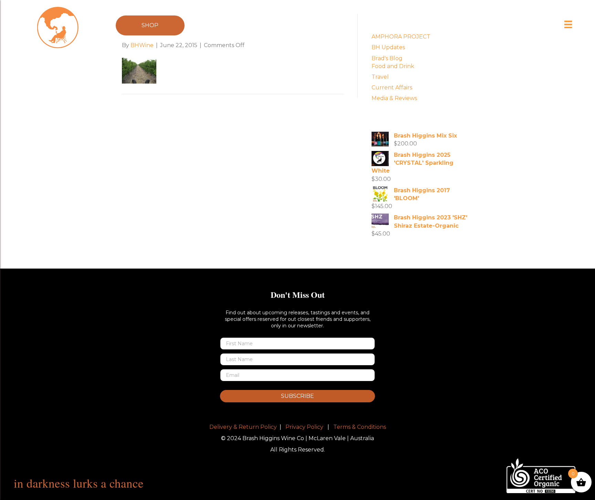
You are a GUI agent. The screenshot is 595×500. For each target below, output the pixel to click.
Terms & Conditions (359, 427)
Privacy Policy (304, 427)
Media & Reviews (394, 98)
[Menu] (568, 24)
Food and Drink (393, 66)
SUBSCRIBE (297, 396)
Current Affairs (392, 87)
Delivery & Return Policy (243, 427)
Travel (380, 77)
